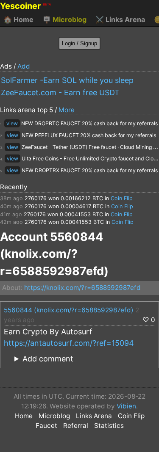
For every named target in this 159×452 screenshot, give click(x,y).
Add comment (47, 358)
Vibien (126, 406)
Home (18, 19)
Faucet (46, 426)
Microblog (64, 19)
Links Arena (120, 19)
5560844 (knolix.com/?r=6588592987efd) (69, 310)
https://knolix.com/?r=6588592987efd (82, 288)
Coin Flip (122, 198)
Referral (75, 426)
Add (23, 66)
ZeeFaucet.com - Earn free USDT (60, 92)
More (67, 110)
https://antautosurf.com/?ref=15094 (69, 343)
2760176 (36, 198)
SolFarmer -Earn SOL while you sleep (67, 80)
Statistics (109, 426)
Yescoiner (25, 6)
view (12, 123)
